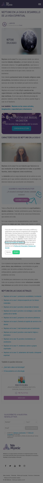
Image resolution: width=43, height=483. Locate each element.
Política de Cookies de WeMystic (15, 242)
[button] (8, 252)
